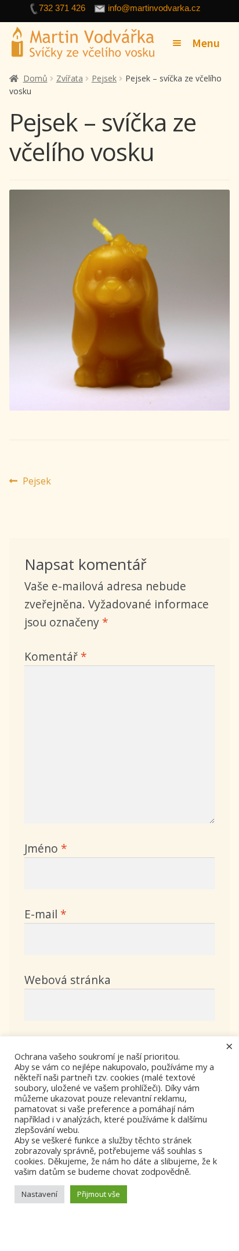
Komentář (55, 656)
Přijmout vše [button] (98, 1194)
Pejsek (104, 78)
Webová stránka (67, 980)
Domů (35, 78)
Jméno (45, 848)
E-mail (45, 914)
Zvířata (69, 78)
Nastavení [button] (39, 1194)
